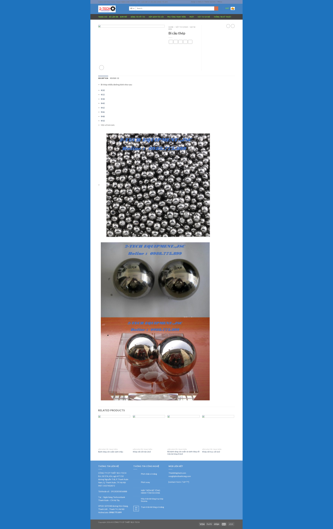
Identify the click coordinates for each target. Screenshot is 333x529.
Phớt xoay (145, 482)
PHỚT (192, 17)
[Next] (234, 437)
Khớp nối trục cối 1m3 (211, 452)
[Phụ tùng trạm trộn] (111, 9)
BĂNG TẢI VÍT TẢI (138, 17)
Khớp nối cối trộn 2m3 (142, 452)
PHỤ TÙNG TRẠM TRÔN (176, 17)
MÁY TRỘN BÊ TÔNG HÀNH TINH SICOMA (150, 491)
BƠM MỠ (123, 17)
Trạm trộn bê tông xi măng (152, 507)
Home (170, 27)
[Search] (216, 8)
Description (103, 78)
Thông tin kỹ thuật (222, 17)
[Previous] (98, 437)
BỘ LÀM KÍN (113, 17)
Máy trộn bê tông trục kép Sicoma (152, 500)
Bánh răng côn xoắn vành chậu (110, 452)
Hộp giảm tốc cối (156, 17)
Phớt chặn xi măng (149, 474)
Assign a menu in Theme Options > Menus (206, 2)
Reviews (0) (114, 78)
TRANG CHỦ (102, 17)
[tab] (103, 78)
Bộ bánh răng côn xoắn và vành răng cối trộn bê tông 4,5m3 (183, 452)
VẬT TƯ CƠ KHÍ (204, 17)
